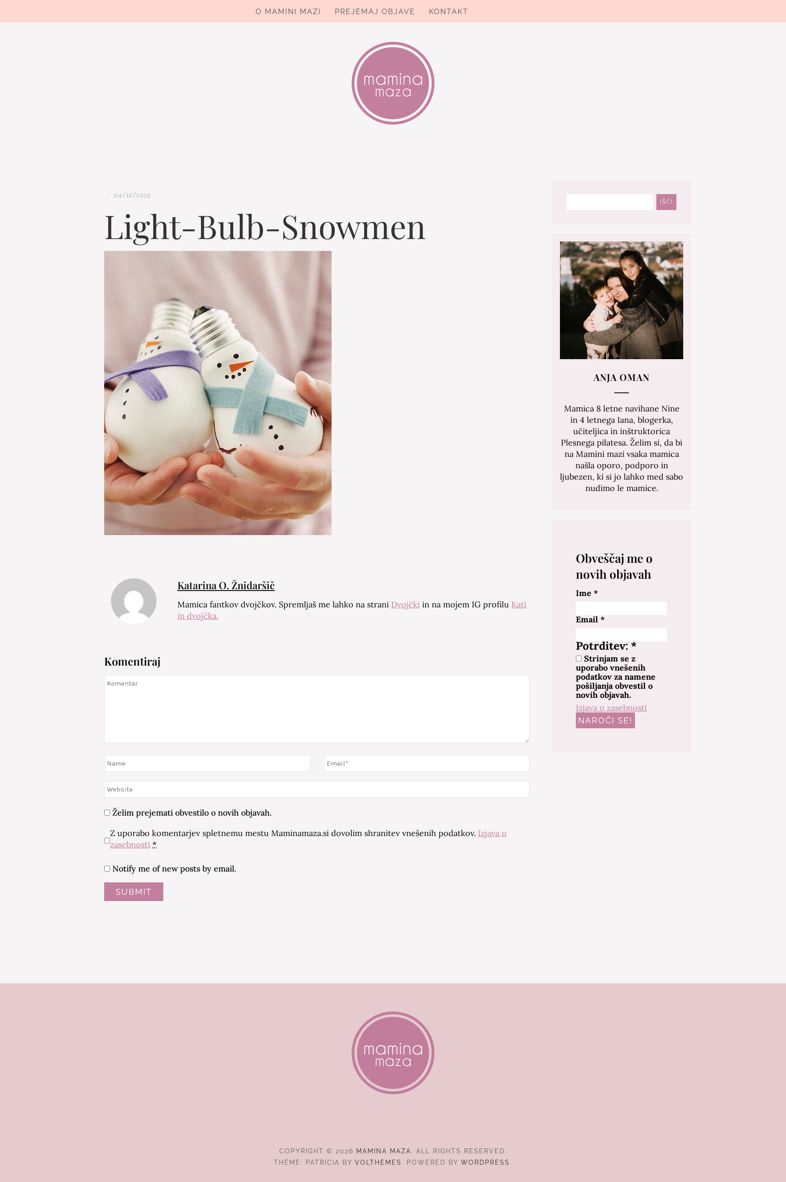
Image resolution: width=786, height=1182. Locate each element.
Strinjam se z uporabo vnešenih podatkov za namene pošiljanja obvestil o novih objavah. (615, 677)
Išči (666, 202)
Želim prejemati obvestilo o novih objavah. (191, 812)
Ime (587, 593)
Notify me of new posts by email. (174, 868)
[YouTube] (409, 1126)
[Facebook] (376, 1126)
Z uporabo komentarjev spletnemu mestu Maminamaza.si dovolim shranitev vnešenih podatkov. (308, 839)
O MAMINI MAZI (288, 11)
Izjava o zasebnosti (611, 707)
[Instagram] (393, 1126)
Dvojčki (405, 604)
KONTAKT (449, 11)
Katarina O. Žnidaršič (226, 585)
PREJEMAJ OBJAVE (375, 11)
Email (590, 619)
